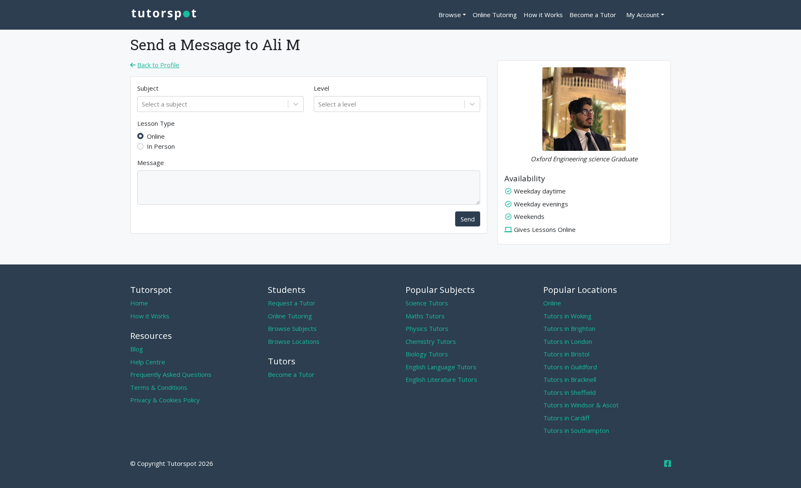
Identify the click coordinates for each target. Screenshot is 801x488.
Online (156, 136)
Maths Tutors (425, 316)
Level (321, 88)
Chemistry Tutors (431, 341)
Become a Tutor (592, 14)
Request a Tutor (291, 303)
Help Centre (147, 362)
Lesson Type (156, 123)
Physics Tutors (427, 328)
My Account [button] (642, 14)
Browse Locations (294, 341)
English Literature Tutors (441, 379)
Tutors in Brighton (569, 328)
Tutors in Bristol (566, 354)
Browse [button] (449, 14)
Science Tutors (427, 303)
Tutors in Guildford (570, 367)
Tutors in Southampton (576, 430)
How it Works (543, 14)
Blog (136, 349)
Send (468, 219)
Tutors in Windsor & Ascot (581, 405)
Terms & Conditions (158, 387)
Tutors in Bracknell (569, 379)
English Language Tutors (441, 367)
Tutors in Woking (567, 316)
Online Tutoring (495, 14)
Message (150, 162)
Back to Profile (158, 65)
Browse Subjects (292, 328)
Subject (148, 88)
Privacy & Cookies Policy (165, 400)
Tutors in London (567, 341)
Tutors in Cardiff (566, 418)
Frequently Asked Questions (171, 374)
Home (139, 303)
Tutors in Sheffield (569, 392)
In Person (161, 146)
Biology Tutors (427, 354)
